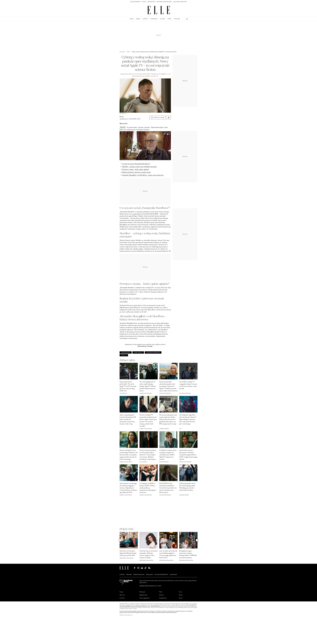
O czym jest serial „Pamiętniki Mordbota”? (136, 164)
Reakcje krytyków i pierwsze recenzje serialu (136, 172)
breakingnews (125, 352)
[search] (186, 19)
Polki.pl (160, 592)
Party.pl (121, 592)
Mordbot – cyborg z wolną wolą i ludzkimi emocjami (139, 166)
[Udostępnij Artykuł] (168, 117)
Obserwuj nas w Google (158, 117)
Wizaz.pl (181, 595)
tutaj (132, 615)
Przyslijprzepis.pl (163, 598)
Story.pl (180, 598)
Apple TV (123, 355)
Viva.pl (180, 592)
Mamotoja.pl (142, 592)
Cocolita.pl (122, 598)
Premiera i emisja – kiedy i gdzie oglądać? (135, 169)
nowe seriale (138, 352)
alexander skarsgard (153, 352)
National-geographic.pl (144, 598)
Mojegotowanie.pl (143, 595)
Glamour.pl (122, 595)
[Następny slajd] (197, 540)
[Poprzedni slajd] (120, 540)
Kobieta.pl (161, 595)
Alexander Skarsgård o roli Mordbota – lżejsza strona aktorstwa (143, 175)
